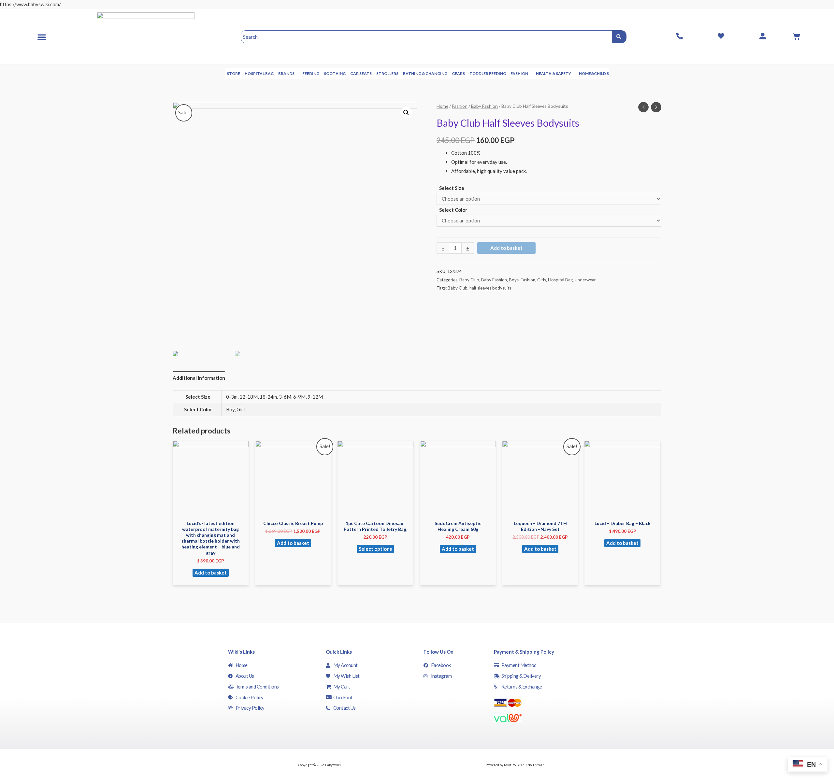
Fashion (519, 73)
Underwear (585, 279)
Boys (514, 279)
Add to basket (506, 248)
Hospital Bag (259, 73)
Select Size (451, 188)
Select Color (453, 210)
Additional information (199, 378)
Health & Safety (553, 73)
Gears (458, 73)
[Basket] (796, 36)
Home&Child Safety (600, 73)
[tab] (199, 378)
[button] (42, 37)
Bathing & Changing (425, 73)
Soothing (335, 73)
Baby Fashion (484, 106)
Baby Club (469, 279)
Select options (375, 549)
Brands (286, 73)
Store (233, 73)
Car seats (361, 73)
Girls (541, 279)
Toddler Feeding (487, 73)
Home (442, 106)
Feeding (310, 73)
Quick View (210, 511)
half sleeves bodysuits (490, 288)
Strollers (387, 73)
